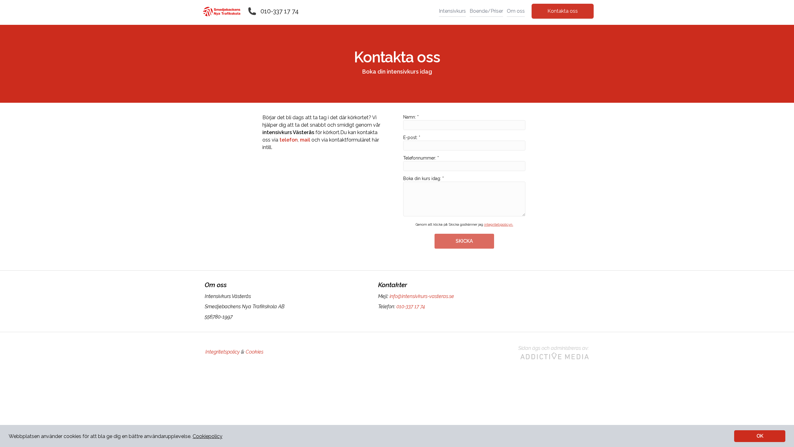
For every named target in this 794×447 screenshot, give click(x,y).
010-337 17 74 (280, 11)
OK (759, 436)
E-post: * (411, 137)
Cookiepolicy (207, 436)
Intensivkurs (452, 11)
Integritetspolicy (222, 352)
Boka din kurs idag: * (423, 178)
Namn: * (411, 117)
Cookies (254, 352)
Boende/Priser (486, 11)
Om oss (516, 11)
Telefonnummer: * (421, 158)
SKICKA (464, 241)
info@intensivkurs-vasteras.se (422, 296)
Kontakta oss (562, 11)
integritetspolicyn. (498, 225)
